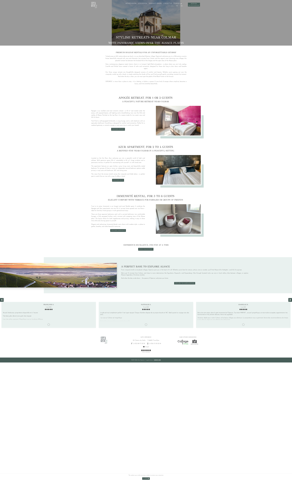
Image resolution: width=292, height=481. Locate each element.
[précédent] (2, 300)
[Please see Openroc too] (194, 342)
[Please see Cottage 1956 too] (183, 342)
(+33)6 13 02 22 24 (155, 343)
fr (177, 6)
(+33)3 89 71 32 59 (139, 343)
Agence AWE (157, 360)
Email (147, 347)
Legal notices (149, 360)
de (182, 6)
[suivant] (290, 300)
